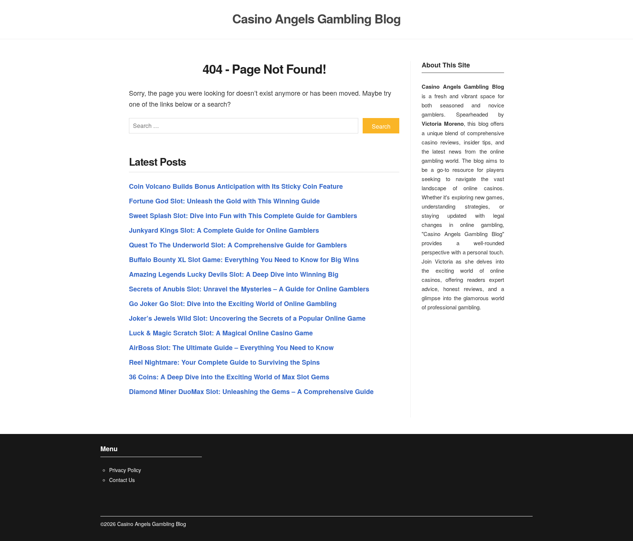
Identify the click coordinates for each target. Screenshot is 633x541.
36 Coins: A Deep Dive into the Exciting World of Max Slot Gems (229, 377)
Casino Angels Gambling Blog (316, 18)
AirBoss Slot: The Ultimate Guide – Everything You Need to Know (231, 347)
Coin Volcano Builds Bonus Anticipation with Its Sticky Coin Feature (236, 186)
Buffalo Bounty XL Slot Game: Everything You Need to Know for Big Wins (244, 259)
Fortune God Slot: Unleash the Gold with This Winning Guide (224, 201)
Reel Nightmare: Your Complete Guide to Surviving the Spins (224, 362)
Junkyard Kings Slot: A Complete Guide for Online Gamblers (224, 230)
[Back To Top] (531, 524)
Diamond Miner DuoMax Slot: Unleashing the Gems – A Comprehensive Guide (251, 391)
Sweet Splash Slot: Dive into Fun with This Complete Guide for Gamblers (243, 215)
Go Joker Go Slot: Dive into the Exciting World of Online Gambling (233, 303)
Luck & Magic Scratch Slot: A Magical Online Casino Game (221, 333)
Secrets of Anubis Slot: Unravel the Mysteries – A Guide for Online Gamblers (249, 289)
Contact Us (122, 479)
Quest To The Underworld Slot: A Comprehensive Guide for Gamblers (238, 245)
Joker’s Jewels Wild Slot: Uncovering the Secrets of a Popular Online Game (247, 318)
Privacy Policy (125, 470)
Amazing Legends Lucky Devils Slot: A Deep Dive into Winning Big (233, 274)
